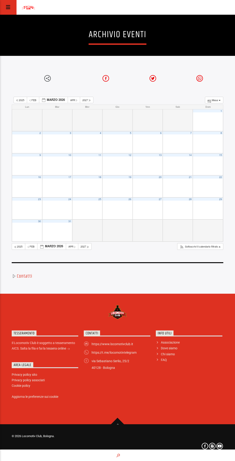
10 (69, 155)
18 (99, 177)
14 (190, 155)
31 (69, 221)
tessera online (56, 348)
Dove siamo (169, 348)
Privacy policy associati (28, 380)
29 (220, 199)
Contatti (24, 276)
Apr (73, 100)
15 (220, 155)
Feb (34, 100)
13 (160, 155)
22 (220, 177)
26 (130, 199)
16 (39, 177)
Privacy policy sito (24, 374)
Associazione (170, 342)
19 (130, 177)
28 (190, 199)
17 (69, 177)
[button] (200, 246)
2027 (85, 100)
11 (99, 155)
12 (130, 155)
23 (39, 199)
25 (99, 199)
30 (39, 221)
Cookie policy (21, 385)
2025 (21, 100)
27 (160, 199)
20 (160, 177)
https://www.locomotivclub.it (112, 344)
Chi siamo (168, 354)
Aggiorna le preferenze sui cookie (35, 396)
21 (190, 177)
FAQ (164, 360)
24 (69, 199)
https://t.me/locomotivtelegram (114, 352)
